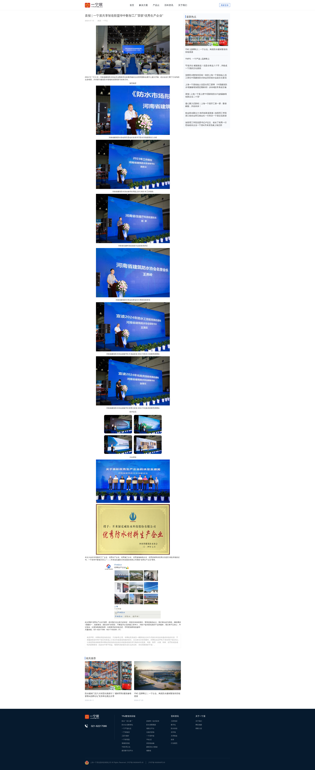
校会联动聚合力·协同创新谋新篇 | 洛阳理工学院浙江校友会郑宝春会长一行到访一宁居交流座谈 (206, 114)
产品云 (156, 5)
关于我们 (182, 5)
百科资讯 (168, 5)
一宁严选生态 (126, 728)
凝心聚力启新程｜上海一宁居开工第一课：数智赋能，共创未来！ (206, 105)
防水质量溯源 (151, 725)
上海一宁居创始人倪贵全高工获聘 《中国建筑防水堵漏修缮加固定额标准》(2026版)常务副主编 (206, 86)
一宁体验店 (126, 732)
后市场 (173, 732)
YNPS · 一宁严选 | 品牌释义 (197, 58)
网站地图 (199, 725)
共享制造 (174, 736)
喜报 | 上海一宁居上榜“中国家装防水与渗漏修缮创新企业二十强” (206, 95)
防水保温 (174, 728)
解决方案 (143, 5)
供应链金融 (150, 743)
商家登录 (225, 5)
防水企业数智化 (127, 725)
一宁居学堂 (150, 736)
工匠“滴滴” (125, 736)
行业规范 (174, 743)
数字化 (173, 725)
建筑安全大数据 (152, 747)
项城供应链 (126, 743)
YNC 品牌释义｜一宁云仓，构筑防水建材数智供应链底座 (206, 50)
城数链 (148, 750)
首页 (132, 5)
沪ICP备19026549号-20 (156, 762)
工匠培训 (174, 721)
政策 (172, 739)
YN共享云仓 (126, 747)
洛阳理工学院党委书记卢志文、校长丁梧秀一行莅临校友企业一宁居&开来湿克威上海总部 (206, 123)
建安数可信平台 (127, 750)
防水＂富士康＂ (127, 721)
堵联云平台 (150, 728)
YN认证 (149, 739)
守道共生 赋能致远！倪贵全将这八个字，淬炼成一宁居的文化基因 (206, 67)
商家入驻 (199, 728)
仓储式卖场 (150, 732)
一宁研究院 (126, 739)
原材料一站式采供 (152, 721)
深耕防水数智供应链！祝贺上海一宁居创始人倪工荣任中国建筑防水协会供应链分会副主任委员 (206, 76)
